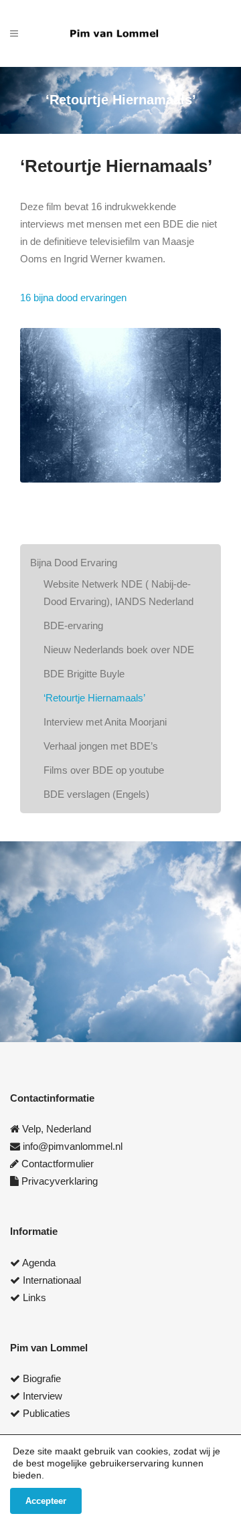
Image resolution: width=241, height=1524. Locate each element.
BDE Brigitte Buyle (84, 673)
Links (34, 1297)
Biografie (42, 1378)
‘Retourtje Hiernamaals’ (94, 697)
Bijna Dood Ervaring (73, 562)
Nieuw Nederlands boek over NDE (119, 649)
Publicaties (46, 1413)
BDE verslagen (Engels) (96, 794)
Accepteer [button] (45, 1501)
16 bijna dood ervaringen (73, 297)
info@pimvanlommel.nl (73, 1146)
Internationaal (52, 1280)
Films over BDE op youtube (104, 770)
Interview (42, 1396)
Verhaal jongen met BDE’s (101, 746)
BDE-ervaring (73, 625)
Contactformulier (57, 1163)
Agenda (39, 1262)
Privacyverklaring (59, 1181)
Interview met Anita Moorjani (105, 722)
